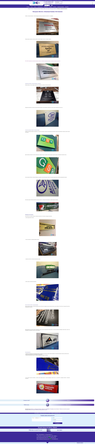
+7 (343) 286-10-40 (48, 2)
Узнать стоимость (48, 3)
